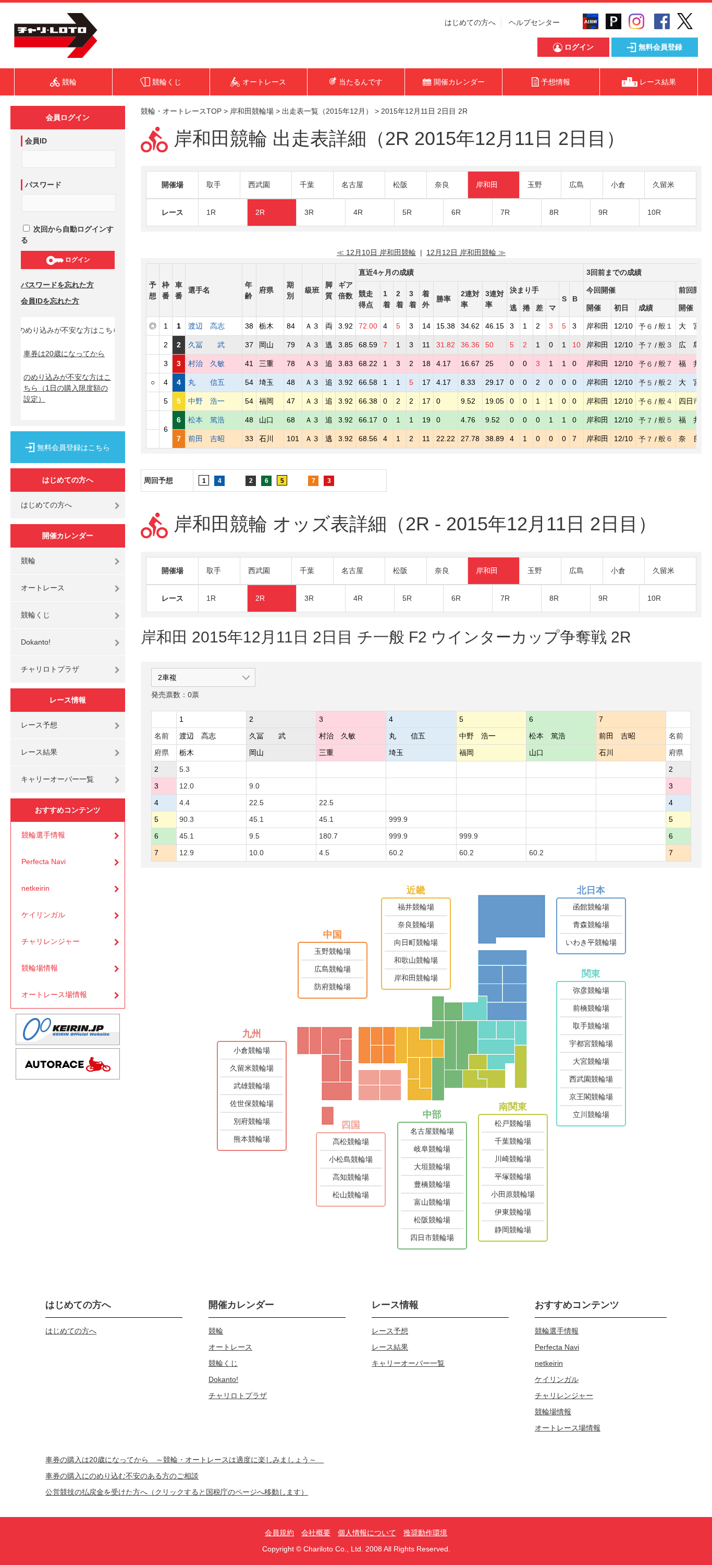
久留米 (663, 184)
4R (358, 212)
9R (603, 212)
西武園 (259, 184)
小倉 (618, 184)
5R (407, 212)
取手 (213, 184)
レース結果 (39, 752)
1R (211, 212)
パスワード (43, 184)
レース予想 (39, 725)
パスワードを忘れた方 (57, 285)
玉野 (534, 184)
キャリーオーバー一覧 (57, 779)
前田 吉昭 (213, 438)
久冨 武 (213, 345)
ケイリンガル (43, 915)
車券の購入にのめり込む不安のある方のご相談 (122, 1476)
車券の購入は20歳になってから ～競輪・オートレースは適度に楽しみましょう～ (184, 1459)
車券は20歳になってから (64, 353)
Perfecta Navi (43, 861)
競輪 (28, 560)
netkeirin (35, 888)
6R (456, 212)
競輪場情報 (39, 968)
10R (654, 212)
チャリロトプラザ (50, 669)
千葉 (307, 184)
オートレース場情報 (54, 994)
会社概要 (315, 1532)
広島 (576, 184)
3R (309, 212)
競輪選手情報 (43, 835)
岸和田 (487, 184)
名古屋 (352, 184)
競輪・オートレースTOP (181, 111)
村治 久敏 (213, 363)
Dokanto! (36, 642)
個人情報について (367, 1532)
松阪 (400, 184)
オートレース (43, 588)
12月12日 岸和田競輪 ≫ (466, 252)
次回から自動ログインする (67, 234)
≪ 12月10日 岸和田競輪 (376, 252)
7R (505, 212)
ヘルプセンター (534, 22)
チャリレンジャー (50, 941)
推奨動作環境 (425, 1532)
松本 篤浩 (213, 420)
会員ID (36, 141)
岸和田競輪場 (252, 111)
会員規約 (279, 1532)
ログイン (77, 259)
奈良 (442, 184)
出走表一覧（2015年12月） (327, 111)
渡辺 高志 (213, 326)
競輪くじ (35, 615)
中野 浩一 (213, 401)
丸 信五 (213, 382)
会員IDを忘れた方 (50, 301)
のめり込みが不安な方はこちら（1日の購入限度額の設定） (67, 388)
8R (554, 212)
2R (260, 212)
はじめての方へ (470, 22)
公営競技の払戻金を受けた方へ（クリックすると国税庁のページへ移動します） (176, 1492)
